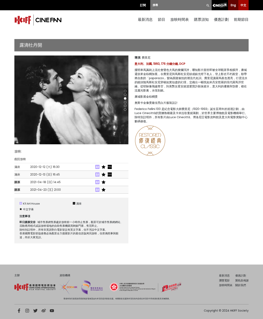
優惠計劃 (221, 19)
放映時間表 (179, 19)
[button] (125, 91)
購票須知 (201, 19)
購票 (17, 182)
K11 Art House (31, 204)
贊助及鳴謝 (242, 280)
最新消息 (145, 19)
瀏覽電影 (224, 280)
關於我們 (240, 285)
